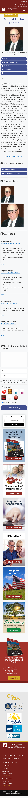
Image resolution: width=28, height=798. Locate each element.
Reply (2, 264)
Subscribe (14, 424)
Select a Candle (7, 387)
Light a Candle (7, 58)
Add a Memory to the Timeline (11, 62)
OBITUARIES (6, 765)
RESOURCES (6, 762)
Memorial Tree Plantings (9, 73)
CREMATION (6, 758)
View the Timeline (10, 169)
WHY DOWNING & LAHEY (10, 755)
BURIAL (21, 755)
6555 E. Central (6, 771)
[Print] (2, 78)
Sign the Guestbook (9, 66)
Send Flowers (7, 69)
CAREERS (14, 762)
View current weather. (15, 156)
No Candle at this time (10, 402)
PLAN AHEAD (15, 758)
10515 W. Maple (6, 781)
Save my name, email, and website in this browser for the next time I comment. (14, 381)
